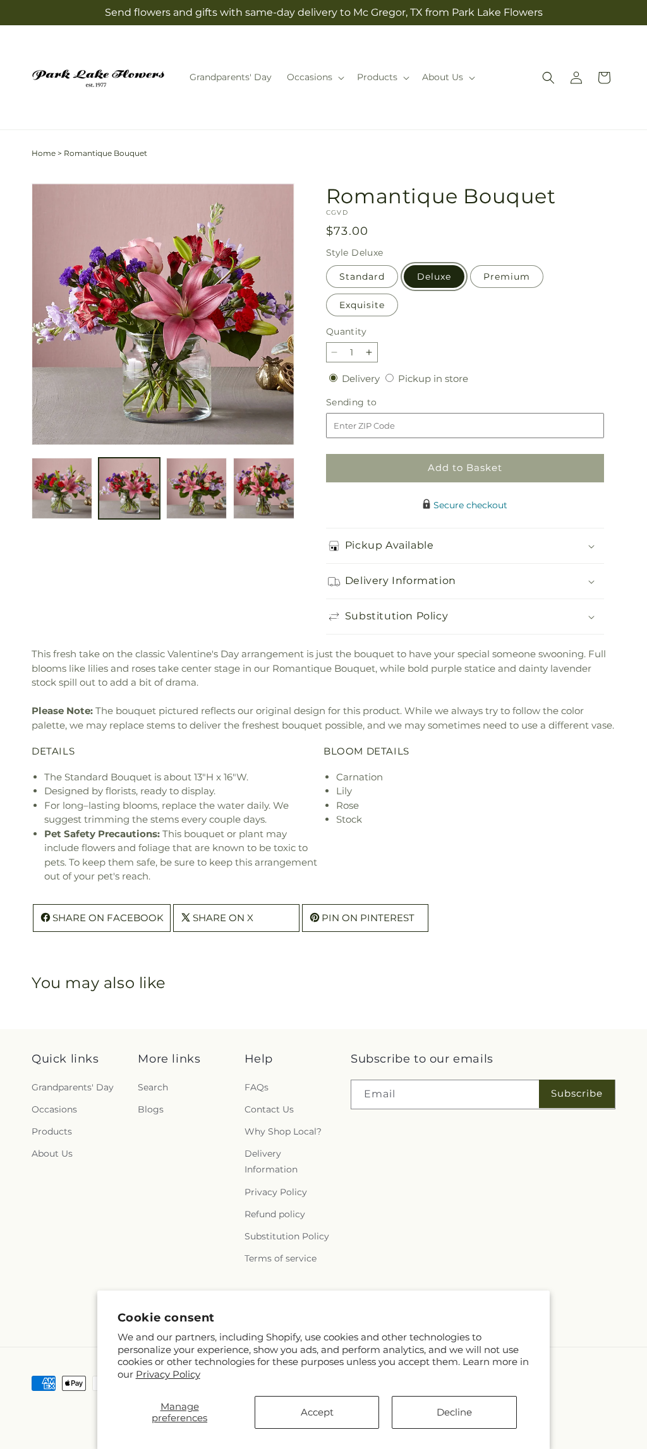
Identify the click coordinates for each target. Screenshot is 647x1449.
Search (153, 1087)
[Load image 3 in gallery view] (196, 488)
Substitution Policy (287, 1236)
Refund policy (275, 1214)
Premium (506, 276)
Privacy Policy (168, 1374)
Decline (454, 1412)
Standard (362, 276)
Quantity (346, 331)
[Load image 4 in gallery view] (263, 488)
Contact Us (269, 1109)
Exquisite (362, 305)
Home (44, 153)
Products (52, 1131)
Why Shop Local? (283, 1131)
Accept (317, 1412)
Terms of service (281, 1258)
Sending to (370, 402)
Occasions (54, 1109)
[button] (314, 77)
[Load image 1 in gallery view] (62, 488)
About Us (52, 1153)
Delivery (362, 379)
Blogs (151, 1109)
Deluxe (434, 276)
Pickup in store (433, 379)
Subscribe (577, 1093)
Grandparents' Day (73, 1087)
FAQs (257, 1087)
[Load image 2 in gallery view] (129, 488)
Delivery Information (271, 1161)
